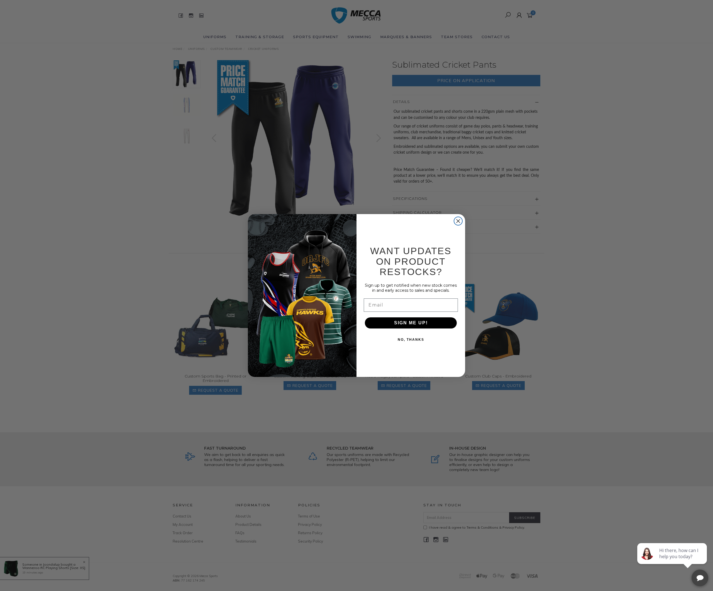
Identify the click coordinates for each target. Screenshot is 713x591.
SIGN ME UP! (411, 322)
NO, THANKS (411, 340)
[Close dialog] (458, 221)
